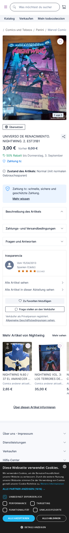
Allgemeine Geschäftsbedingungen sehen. (30, 320)
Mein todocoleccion (51, 18)
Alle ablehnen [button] (51, 518)
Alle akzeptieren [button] (18, 518)
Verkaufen (26, 18)
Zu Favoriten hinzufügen (37, 300)
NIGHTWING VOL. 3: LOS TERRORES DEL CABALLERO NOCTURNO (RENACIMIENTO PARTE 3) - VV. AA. (48, 377)
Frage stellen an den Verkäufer (37, 309)
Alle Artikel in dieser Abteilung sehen (29, 289)
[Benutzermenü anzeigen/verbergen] (5, 7)
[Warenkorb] (64, 7)
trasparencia (13, 255)
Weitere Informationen (52, 483)
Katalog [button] (9, 18)
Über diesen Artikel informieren (34, 407)
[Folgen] (60, 41)
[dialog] (34, 497)
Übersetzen (16, 126)
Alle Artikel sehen (16, 282)
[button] (34, 211)
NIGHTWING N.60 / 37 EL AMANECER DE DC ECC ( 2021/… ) (17, 377)
